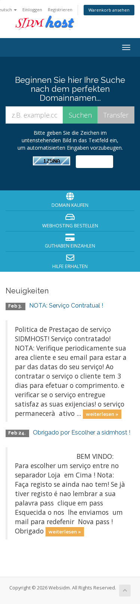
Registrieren (60, 9)
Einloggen (32, 9)
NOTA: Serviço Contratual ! (66, 305)
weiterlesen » (102, 414)
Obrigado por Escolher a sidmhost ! (81, 432)
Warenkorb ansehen (109, 10)
